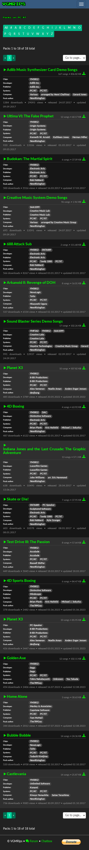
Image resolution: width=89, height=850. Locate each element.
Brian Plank (36, 428)
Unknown (58, 679)
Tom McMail (36, 718)
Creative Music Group (66, 346)
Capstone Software (39, 710)
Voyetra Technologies (41, 346)
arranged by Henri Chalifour (55, 95)
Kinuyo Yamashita (39, 795)
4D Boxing (15, 406)
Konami (34, 788)
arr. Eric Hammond (57, 478)
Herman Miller (79, 137)
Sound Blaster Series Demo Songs (35, 321)
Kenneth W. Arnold (40, 137)
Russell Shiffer (37, 563)
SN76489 (46, 250)
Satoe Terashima (60, 795)
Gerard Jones (80, 95)
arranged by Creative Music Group (58, 223)
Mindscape (35, 594)
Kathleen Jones (61, 137)
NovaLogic (35, 292)
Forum (33, 841)
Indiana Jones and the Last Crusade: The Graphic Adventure (44, 451)
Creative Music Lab (40, 211)
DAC (44, 412)
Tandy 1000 (46, 262)
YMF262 (34, 331)
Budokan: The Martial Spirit (29, 159)
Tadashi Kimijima (39, 757)
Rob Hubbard (36, 180)
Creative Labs (37, 335)
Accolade (34, 552)
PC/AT (33, 91)
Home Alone (17, 696)
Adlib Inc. (35, 83)
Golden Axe (16, 658)
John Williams (37, 478)
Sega (32, 668)
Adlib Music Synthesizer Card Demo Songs (42, 70)
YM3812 (34, 79)
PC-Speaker (49, 505)
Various (34, 95)
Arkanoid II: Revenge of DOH (31, 282)
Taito (32, 296)
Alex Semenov (37, 389)
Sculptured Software (40, 509)
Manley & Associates (41, 706)
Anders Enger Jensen (75, 389)
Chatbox (46, 841)
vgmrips (14, 4)
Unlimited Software (40, 784)
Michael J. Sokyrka (71, 428)
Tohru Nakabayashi (40, 679)
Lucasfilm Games (38, 466)
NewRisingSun (37, 98)
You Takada (72, 679)
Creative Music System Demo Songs (37, 197)
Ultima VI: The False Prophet (30, 116)
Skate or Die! (18, 499)
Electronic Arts (37, 169)
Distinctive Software (40, 416)
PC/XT (43, 91)
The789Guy (36, 606)
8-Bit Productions (39, 378)
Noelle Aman (54, 389)
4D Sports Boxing (21, 580)
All (6, 27)
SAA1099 (35, 207)
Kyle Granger (53, 520)
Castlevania (16, 774)
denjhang (34, 393)
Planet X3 (15, 368)
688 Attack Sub (19, 244)
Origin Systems (38, 126)
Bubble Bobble (19, 735)
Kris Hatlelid (51, 428)
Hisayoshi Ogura (38, 304)
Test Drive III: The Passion (28, 542)
